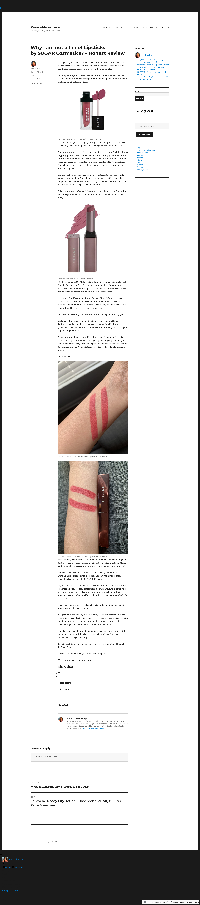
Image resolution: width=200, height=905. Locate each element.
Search (137, 91)
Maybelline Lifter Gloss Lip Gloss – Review (153, 65)
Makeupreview (36, 83)
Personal (154, 28)
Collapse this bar (10, 890)
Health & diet (142, 158)
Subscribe (144, 134)
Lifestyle (140, 160)
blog (138, 148)
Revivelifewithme (45, 27)
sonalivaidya (35, 69)
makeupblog (35, 81)
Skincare (118, 28)
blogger (34, 78)
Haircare (165, 28)
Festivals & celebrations (136, 28)
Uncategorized (142, 170)
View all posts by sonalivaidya (92, 729)
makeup (107, 28)
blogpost (40, 78)
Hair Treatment (143, 153)
